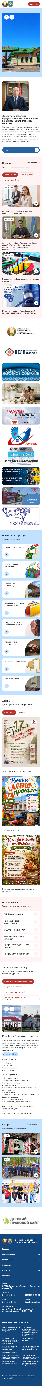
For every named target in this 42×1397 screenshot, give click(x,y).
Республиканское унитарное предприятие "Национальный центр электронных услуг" (10, 1341)
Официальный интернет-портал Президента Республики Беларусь (30, 1363)
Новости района (10, 175)
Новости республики (11, 180)
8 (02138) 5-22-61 (9, 1295)
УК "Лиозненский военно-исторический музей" (18, 1107)
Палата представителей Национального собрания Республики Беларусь (11, 1357)
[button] (6, 17)
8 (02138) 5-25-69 (10, 1302)
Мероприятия (9, 712)
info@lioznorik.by (32, 1302)
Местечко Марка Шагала (13, 992)
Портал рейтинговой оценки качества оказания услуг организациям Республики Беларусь (9, 1349)
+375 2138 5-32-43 (9, 1113)
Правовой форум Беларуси (27, 1339)
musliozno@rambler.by (26, 1113)
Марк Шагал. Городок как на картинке (18, 981)
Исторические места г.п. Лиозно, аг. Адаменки (17, 998)
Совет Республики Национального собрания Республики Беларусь (31, 1357)
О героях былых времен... (13, 987)
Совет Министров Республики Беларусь (9, 1362)
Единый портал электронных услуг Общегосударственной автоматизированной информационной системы (30, 1331)
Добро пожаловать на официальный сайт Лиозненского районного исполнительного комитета (20, 120)
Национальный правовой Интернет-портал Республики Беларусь (30, 1347)
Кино (21, 712)
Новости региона (27, 175)
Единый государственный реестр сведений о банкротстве (11, 1329)
